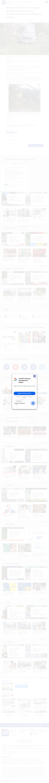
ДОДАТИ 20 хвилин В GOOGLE (24, 393)
